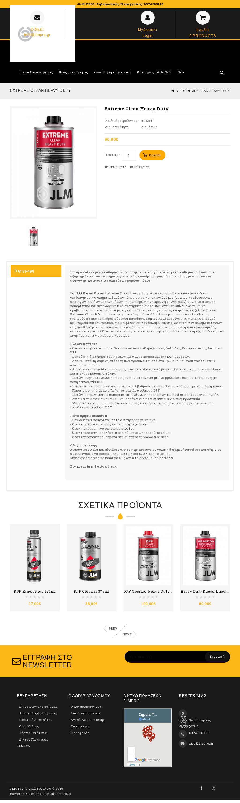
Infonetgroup (60, 793)
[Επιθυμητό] (29, 529)
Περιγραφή (24, 271)
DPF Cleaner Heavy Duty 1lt (150, 591)
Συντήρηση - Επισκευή (112, 72)
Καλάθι (155, 155)
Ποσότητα (113, 155)
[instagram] (213, 788)
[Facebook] (201, 788)
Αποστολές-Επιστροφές (38, 713)
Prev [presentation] (113, 628)
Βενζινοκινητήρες (73, 72)
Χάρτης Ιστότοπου (34, 733)
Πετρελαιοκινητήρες (36, 72)
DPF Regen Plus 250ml (35, 591)
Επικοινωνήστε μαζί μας (38, 706)
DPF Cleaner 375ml (91, 591)
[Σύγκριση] (40, 529)
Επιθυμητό (117, 167)
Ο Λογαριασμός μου (86, 706)
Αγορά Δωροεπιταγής (88, 720)
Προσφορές (80, 733)
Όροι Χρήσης (29, 726)
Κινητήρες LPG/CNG (154, 72)
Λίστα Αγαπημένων (86, 713)
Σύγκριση (141, 167)
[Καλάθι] (17, 529)
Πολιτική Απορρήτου (35, 720)
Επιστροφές (80, 726)
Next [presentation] (127, 634)
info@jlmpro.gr (201, 743)
